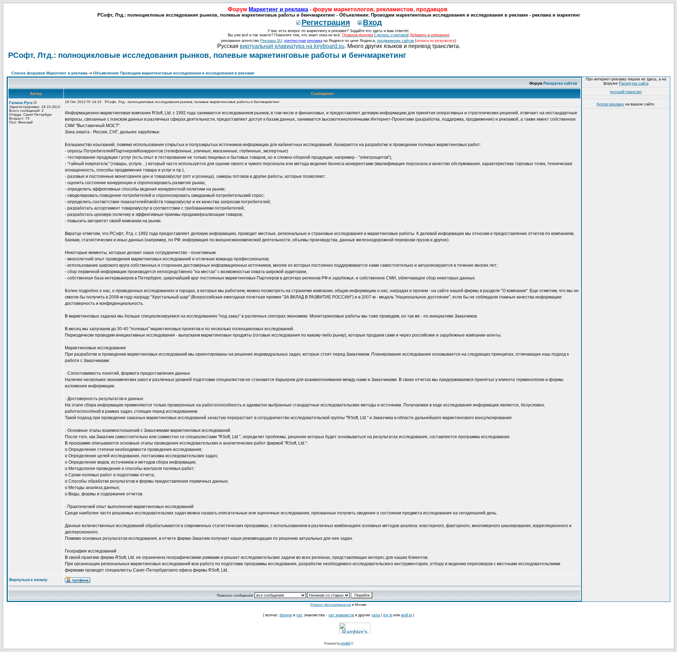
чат (299, 615)
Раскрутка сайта (633, 83)
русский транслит (626, 92)
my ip (387, 615)
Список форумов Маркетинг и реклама (49, 73)
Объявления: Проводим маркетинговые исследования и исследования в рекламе (173, 73)
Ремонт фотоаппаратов (330, 604)
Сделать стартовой (391, 35)
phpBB (345, 643)
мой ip (406, 615)
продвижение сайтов (395, 40)
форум (286, 615)
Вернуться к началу (28, 580)
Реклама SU (271, 40)
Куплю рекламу (610, 104)
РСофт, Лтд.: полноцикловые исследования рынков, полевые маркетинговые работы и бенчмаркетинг (207, 55)
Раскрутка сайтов (560, 83)
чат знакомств (341, 615)
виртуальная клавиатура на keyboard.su (292, 46)
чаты (375, 615)
